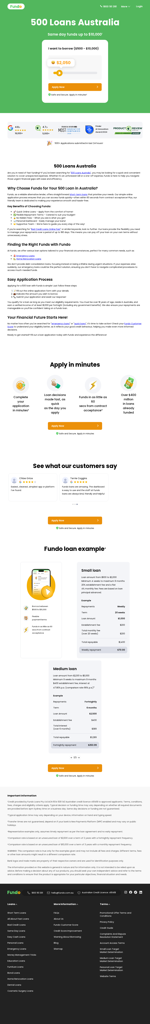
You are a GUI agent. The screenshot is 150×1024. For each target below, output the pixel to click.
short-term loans (78, 194)
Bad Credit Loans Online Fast (45, 229)
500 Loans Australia (81, 172)
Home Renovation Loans (28, 258)
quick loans (80, 323)
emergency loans (61, 323)
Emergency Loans (25, 255)
